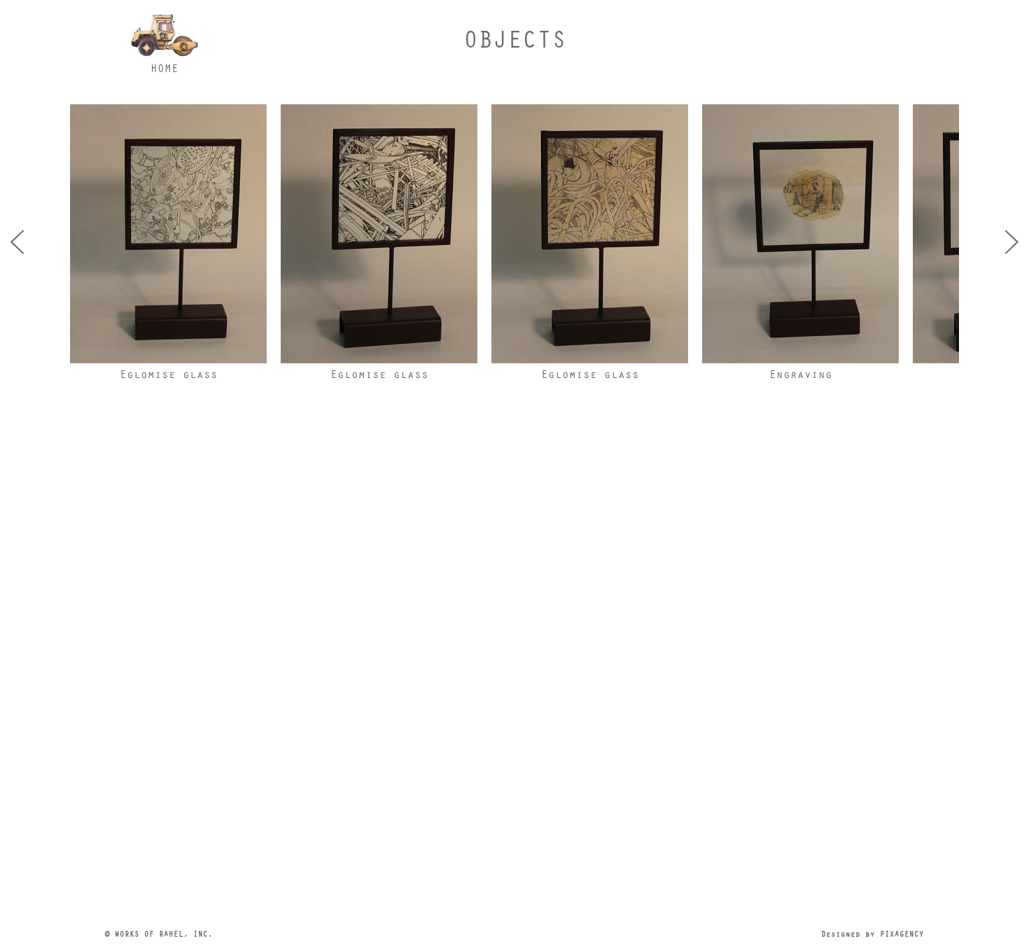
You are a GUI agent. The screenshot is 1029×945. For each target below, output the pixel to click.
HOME (164, 68)
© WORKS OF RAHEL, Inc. (159, 933)
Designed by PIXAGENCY (872, 933)
